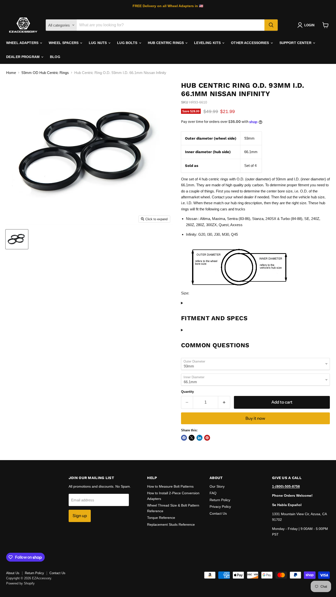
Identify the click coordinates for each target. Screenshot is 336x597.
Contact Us (218, 513)
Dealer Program (23, 57)
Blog (55, 57)
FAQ (213, 493)
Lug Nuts (98, 43)
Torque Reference (161, 518)
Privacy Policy (220, 507)
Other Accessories (250, 43)
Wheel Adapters (22, 43)
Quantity (187, 391)
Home (11, 73)
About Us (12, 573)
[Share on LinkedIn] (199, 438)
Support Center (295, 43)
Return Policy (220, 500)
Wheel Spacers (64, 43)
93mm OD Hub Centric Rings (45, 73)
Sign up (80, 515)
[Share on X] (192, 438)
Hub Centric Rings (166, 43)
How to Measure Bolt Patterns (170, 486)
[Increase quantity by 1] (224, 402)
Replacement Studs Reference (171, 524)
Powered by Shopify (20, 583)
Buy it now (255, 418)
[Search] (271, 25)
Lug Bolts (127, 43)
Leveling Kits (208, 43)
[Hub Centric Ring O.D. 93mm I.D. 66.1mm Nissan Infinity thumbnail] (17, 239)
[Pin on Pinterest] (207, 438)
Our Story (217, 486)
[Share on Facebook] (184, 438)
